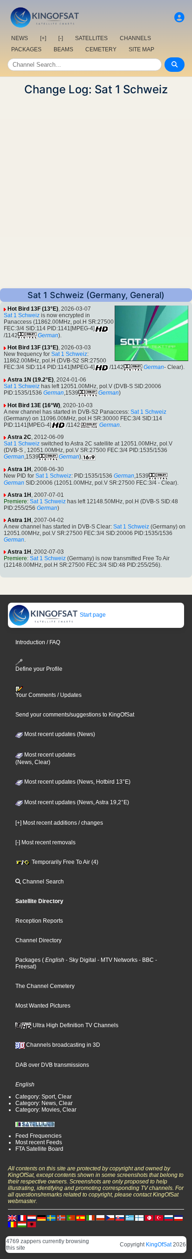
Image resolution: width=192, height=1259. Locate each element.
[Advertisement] (96, 192)
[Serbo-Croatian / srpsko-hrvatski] (178, 1217)
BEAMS (63, 49)
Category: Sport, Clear (43, 1096)
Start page (92, 615)
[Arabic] (149, 1217)
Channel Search (42, 881)
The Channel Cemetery (45, 986)
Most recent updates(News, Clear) (45, 758)
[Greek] (129, 1217)
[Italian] (90, 1217)
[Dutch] (31, 1217)
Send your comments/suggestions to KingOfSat (74, 714)
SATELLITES (91, 38)
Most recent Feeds (38, 1142)
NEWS (19, 38)
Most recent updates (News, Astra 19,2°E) (76, 802)
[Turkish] (159, 1217)
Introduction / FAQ (37, 642)
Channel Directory (38, 940)
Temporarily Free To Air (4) (64, 862)
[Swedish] (51, 1217)
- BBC (145, 960)
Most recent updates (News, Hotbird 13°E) (76, 782)
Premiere (15, 501)
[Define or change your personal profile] (179, 17)
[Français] (22, 1217)
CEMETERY (101, 49)
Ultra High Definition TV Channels (74, 1025)
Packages (28, 960)
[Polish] (100, 1217)
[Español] (80, 1217)
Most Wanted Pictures (42, 1005)
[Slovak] (120, 1217)
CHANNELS (135, 38)
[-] (60, 38)
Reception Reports (39, 921)
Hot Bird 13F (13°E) (32, 309)
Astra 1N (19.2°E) (30, 379)
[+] (43, 38)
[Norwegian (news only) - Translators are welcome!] (61, 1217)
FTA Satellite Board (39, 1149)
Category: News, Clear (44, 1103)
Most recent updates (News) (59, 734)
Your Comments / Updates (48, 695)
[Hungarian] (22, 1224)
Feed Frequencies (38, 1136)
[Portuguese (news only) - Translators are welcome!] (71, 1217)
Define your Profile (38, 669)
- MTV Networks (116, 960)
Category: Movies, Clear (45, 1109)
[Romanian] (12, 1224)
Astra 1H (19, 469)
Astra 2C (19, 437)
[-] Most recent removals (45, 842)
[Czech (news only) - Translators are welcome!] (110, 1217)
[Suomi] (139, 1217)
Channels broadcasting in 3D (62, 1045)
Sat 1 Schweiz (22, 315)
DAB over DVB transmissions (52, 1065)
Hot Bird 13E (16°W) (33, 405)
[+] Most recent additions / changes (59, 823)
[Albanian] (31, 1224)
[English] (12, 1217)
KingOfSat (158, 1244)
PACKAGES (26, 49)
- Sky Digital (80, 960)
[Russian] (169, 1217)
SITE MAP (141, 49)
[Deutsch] (41, 1217)
